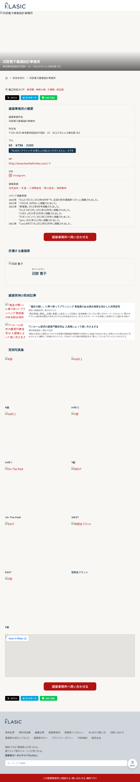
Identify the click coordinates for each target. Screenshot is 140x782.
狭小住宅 (49, 188)
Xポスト (14, 97)
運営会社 (96, 737)
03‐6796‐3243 (21, 145)
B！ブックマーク (29, 97)
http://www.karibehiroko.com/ (28, 163)
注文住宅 (13, 188)
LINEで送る (50, 97)
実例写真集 (25, 732)
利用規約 (82, 737)
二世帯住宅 (35, 188)
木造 (23, 188)
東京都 (30, 89)
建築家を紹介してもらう (17, 737)
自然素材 (61, 188)
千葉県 (51, 89)
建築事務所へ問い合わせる (70, 237)
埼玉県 (60, 89)
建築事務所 (19, 78)
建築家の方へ (41, 737)
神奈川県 (41, 89)
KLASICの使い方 (97, 732)
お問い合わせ (117, 732)
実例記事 (10, 732)
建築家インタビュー (75, 732)
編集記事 (39, 732)
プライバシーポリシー (63, 737)
